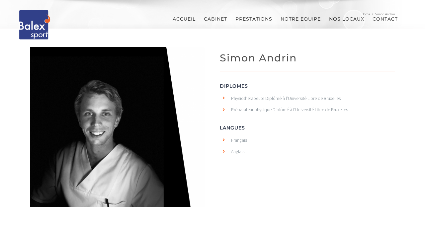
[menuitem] (184, 19)
